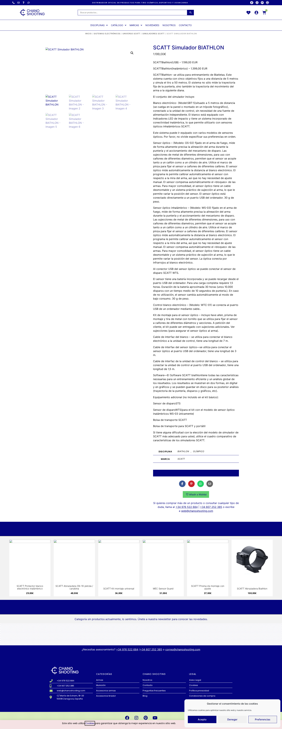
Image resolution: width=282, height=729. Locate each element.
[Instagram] (257, 2)
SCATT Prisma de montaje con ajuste (207, 587)
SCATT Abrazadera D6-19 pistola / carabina (74, 587)
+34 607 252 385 (211, 507)
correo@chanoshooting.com (182, 649)
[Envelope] (18, 2)
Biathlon (183, 451)
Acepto (202, 719)
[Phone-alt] (13, 2)
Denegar (232, 719)
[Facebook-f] (251, 2)
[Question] (23, 2)
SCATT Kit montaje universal (118, 588)
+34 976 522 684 (187, 507)
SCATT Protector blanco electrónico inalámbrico (30, 587)
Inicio (88, 33)
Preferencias (262, 719)
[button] (132, 53)
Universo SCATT (131, 33)
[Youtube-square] (267, 2)
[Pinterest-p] (262, 2)
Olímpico (198, 451)
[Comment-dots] (28, 2)
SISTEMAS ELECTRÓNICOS (107, 33)
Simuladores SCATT (153, 33)
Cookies (89, 723)
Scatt (181, 459)
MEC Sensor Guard (163, 588)
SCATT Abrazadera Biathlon (252, 588)
